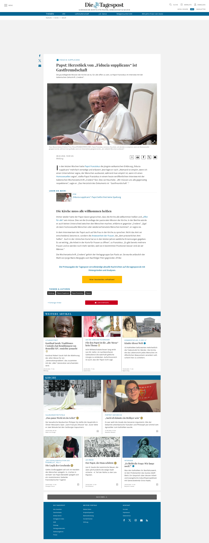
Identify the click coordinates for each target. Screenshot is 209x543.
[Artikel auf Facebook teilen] (143, 157)
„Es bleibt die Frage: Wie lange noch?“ (139, 465)
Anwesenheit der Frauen (103, 235)
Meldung (51, 293)
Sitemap (55, 525)
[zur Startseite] (104, 5)
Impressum (126, 512)
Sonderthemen (88, 519)
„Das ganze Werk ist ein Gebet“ (60, 418)
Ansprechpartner (88, 512)
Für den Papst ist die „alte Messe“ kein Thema (102, 344)
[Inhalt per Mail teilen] (40, 66)
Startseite (49, 18)
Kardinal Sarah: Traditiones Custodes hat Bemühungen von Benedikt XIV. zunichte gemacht (61, 346)
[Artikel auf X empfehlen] (149, 157)
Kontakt (125, 509)
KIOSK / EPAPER (183, 9)
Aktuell (63, 18)
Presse (55, 535)
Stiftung (85, 522)
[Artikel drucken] (137, 157)
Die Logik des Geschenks (57, 465)
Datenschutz (127, 516)
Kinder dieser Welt (133, 343)
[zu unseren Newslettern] (140, 520)
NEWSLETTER (200, 9)
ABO (192, 9)
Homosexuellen (63, 176)
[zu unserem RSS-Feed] (145, 520)
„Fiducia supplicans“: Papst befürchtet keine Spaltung (97, 197)
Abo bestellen (57, 509)
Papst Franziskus (92, 166)
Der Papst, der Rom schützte (100, 462)
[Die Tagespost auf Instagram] (134, 520)
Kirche (56, 18)
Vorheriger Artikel (55, 303)
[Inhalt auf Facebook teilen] (40, 56)
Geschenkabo (57, 512)
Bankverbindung (88, 516)
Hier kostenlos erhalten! (102, 279)
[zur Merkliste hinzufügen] (132, 157)
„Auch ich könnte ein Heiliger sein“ (122, 418)
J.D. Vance (103, 14)
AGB (54, 522)
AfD (63, 14)
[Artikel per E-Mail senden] (155, 157)
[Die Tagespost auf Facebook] (124, 520)
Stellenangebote (58, 531)
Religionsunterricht (124, 14)
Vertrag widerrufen (59, 528)
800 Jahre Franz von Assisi (152, 14)
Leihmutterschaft (82, 14)
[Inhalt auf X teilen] (40, 61)
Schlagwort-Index (58, 519)
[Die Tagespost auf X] (128, 520)
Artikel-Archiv (57, 516)
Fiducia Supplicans (63, 293)
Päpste (88, 293)
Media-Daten (87, 509)
